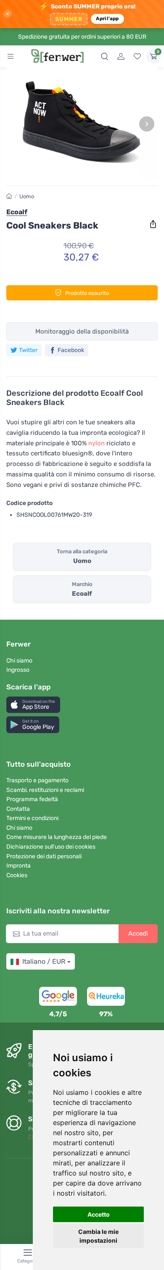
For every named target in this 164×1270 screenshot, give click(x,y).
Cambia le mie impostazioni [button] (98, 1236)
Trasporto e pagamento (37, 780)
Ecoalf (16, 212)
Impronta (18, 865)
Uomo (26, 196)
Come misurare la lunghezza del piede (56, 837)
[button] (33, 705)
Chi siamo (19, 660)
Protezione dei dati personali (44, 856)
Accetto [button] (98, 1214)
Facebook (71, 350)
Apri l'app (107, 18)
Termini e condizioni (32, 818)
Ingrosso (17, 669)
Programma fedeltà (32, 799)
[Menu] (10, 56)
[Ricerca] (105, 56)
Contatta (18, 808)
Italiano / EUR (43, 961)
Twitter (28, 350)
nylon (96, 443)
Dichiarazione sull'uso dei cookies (50, 846)
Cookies (16, 875)
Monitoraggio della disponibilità (82, 331)
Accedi (138, 933)
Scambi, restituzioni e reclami (45, 790)
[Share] (153, 224)
